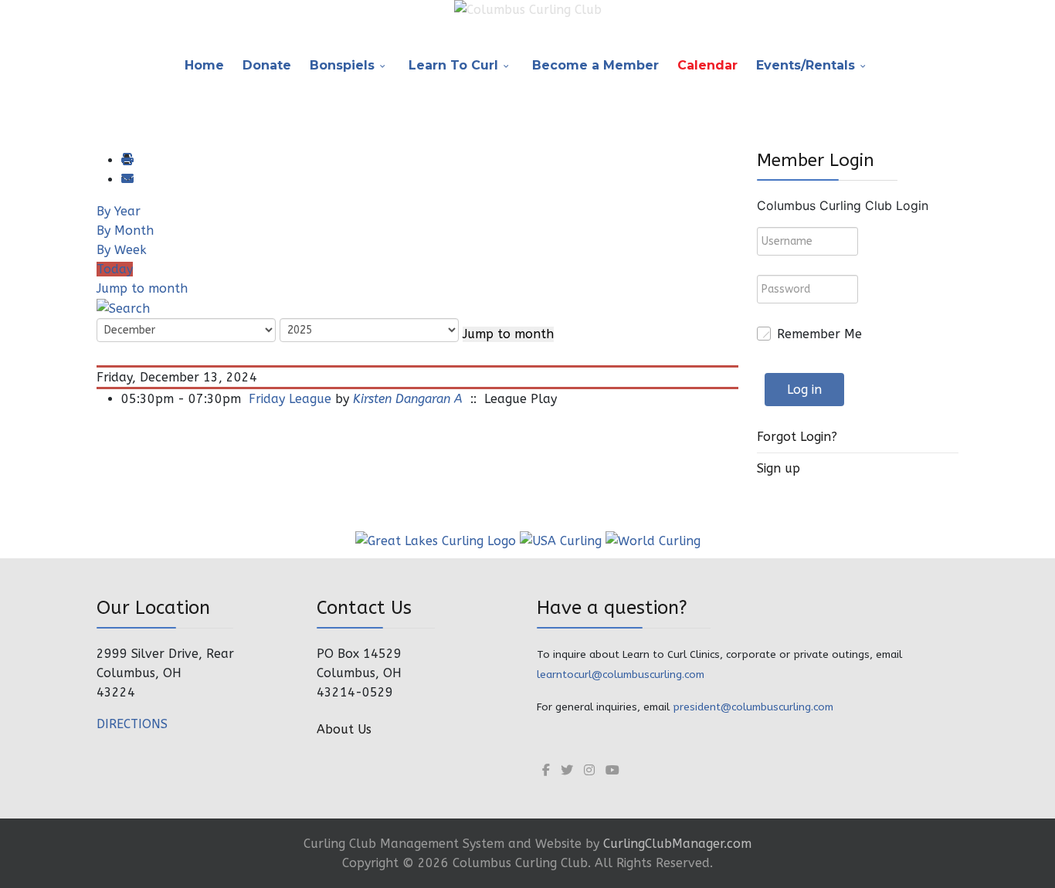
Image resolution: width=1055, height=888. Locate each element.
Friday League (290, 398)
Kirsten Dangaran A (408, 398)
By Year (119, 211)
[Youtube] (612, 770)
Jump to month (142, 288)
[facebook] (546, 770)
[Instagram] (589, 770)
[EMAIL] (126, 179)
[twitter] (567, 770)
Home (204, 65)
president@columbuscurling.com (753, 707)
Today (115, 269)
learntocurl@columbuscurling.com (620, 674)
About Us (344, 729)
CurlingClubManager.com (677, 843)
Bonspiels (342, 65)
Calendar (707, 65)
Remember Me (819, 334)
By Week (122, 249)
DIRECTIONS (132, 724)
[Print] (126, 160)
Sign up (778, 468)
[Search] (123, 307)
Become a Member (595, 65)
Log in (804, 389)
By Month (125, 230)
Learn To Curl (453, 65)
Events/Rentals (805, 65)
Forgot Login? (797, 436)
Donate (267, 65)
